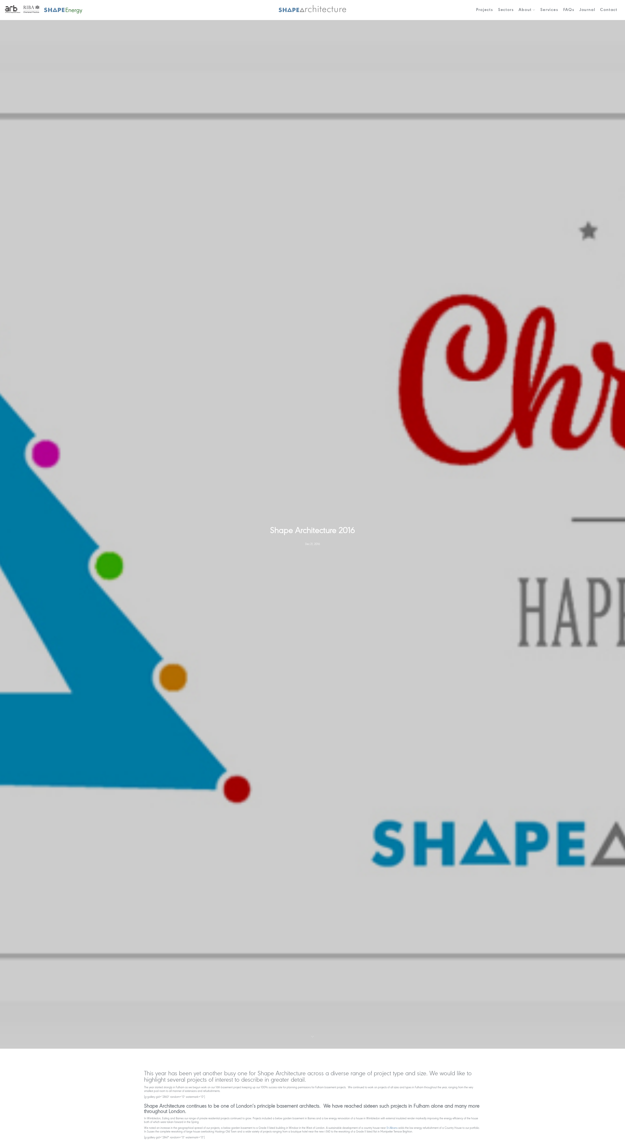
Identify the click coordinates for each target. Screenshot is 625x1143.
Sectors (506, 10)
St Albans (391, 1128)
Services (549, 10)
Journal (587, 10)
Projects (484, 10)
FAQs (568, 10)
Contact (608, 10)
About (525, 10)
